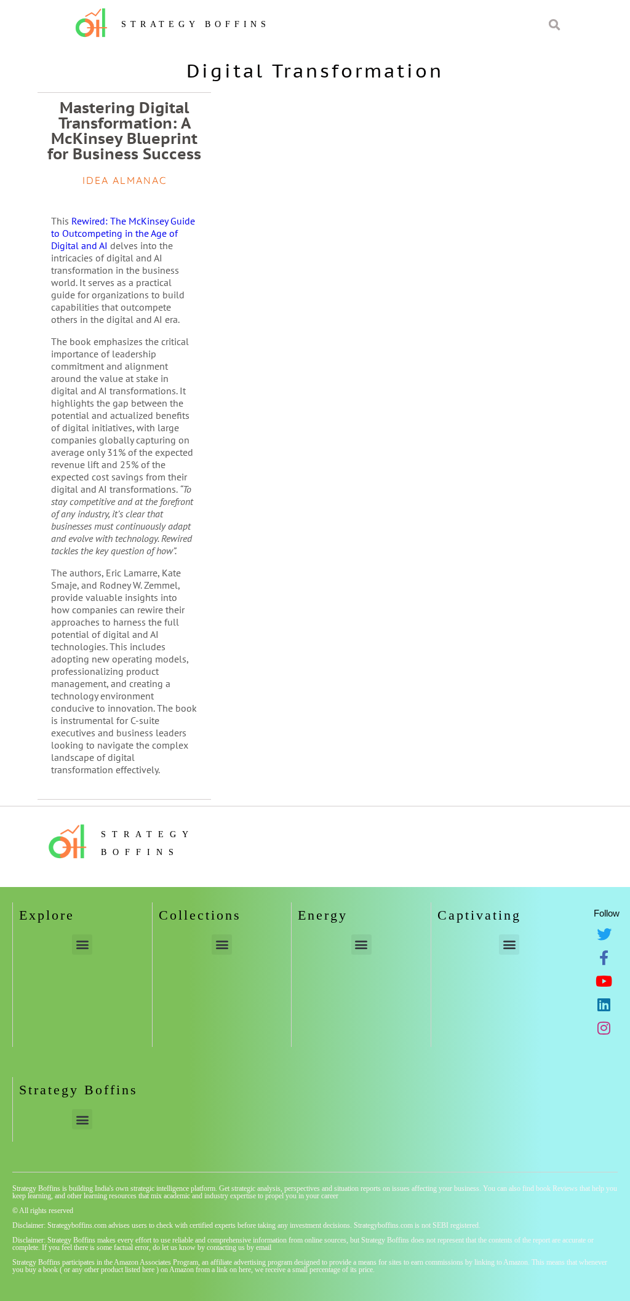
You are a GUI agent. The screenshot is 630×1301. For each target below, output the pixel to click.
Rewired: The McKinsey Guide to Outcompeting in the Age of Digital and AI (123, 233)
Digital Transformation (315, 70)
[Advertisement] (504, 363)
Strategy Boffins (195, 24)
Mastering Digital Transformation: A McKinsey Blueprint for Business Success (124, 131)
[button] (82, 944)
